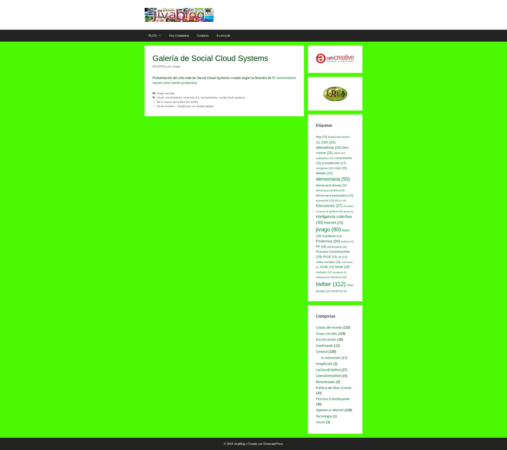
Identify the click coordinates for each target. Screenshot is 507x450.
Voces (320, 422)
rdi (342, 256)
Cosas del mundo (329, 327)
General (322, 352)
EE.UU (340, 200)
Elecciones (329, 206)
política (347, 241)
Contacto (203, 35)
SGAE (327, 267)
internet (333, 223)
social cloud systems (232, 97)
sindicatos (324, 272)
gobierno (336, 211)
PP (321, 246)
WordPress (339, 291)
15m (328, 142)
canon (339, 153)
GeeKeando (324, 346)
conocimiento (173, 97)
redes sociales (328, 262)
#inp (321, 136)
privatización (337, 246)
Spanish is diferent (329, 410)
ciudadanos (325, 158)
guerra (348, 211)
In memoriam (330, 358)
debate (324, 173)
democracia (333, 179)
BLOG (153, 35)
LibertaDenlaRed (328, 376)
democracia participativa (334, 195)
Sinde (342, 267)
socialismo (339, 272)
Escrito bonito (326, 339)
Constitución (334, 163)
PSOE (330, 256)
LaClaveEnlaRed (328, 370)
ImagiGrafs (324, 364)
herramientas (209, 97)
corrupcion (324, 168)
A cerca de (223, 35)
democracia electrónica (330, 190)
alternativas (328, 147)
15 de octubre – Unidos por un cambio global (185, 106)
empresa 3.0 (191, 97)
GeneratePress (273, 443)
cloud (160, 97)
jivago (328, 230)
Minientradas (325, 382)
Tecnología (324, 416)
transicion (339, 277)
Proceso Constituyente (333, 399)
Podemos (328, 241)
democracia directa (331, 185)
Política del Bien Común (333, 388)
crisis (340, 168)
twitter (331, 284)
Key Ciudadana (179, 35)
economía (325, 200)
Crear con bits (165, 93)
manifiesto (332, 236)
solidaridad (323, 277)
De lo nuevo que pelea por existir (177, 101)
